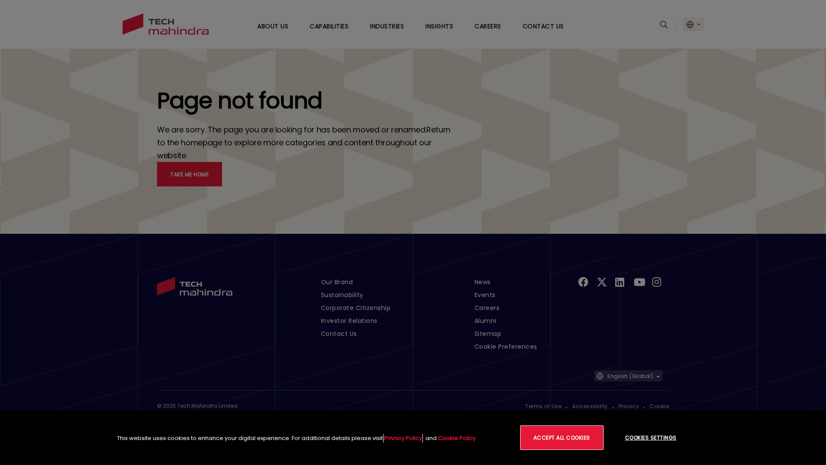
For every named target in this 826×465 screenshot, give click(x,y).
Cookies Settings (651, 437)
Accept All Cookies (561, 437)
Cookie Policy (457, 438)
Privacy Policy (403, 438)
